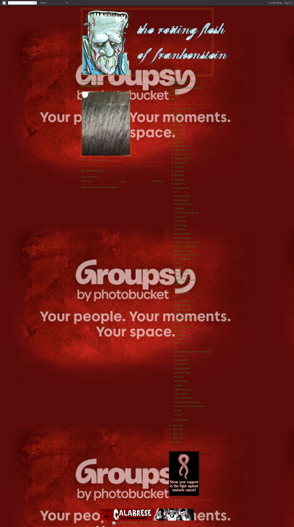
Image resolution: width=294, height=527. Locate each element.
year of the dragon (183, 398)
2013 (175, 138)
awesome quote (182, 238)
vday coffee (180, 313)
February (180, 188)
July (177, 167)
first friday (179, 377)
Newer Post (86, 181)
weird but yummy (182, 233)
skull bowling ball (182, 259)
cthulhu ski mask (182, 305)
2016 (175, 125)
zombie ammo (181, 364)
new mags (179, 356)
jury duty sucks (181, 200)
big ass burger (181, 271)
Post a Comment (89, 177)
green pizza (180, 229)
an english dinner (182, 372)
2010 (175, 429)
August (178, 162)
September (180, 158)
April (177, 179)
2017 (175, 121)
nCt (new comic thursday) (186, 402)
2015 (175, 129)
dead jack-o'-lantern (183, 250)
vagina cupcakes (182, 389)
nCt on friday (180, 225)
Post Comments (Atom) (105, 187)
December (180, 146)
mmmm (177, 263)
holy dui (178, 322)
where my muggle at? (184, 246)
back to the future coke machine (189, 406)
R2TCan (178, 267)
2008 (175, 438)
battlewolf (178, 284)
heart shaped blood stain (186, 280)
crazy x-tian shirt (182, 292)
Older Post (158, 181)
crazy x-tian (180, 217)
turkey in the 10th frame (185, 255)
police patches (181, 393)
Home (122, 181)
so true (177, 410)
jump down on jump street (186, 242)
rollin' (176, 343)
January (179, 420)
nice (176, 191)
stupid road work (182, 196)
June (177, 171)
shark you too (181, 360)
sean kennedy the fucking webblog (186, 88)
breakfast (178, 288)
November (180, 150)
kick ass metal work (184, 301)
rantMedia (174, 91)
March (178, 184)
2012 (175, 142)
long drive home (182, 368)
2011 (175, 425)
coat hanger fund (182, 309)
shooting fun (180, 335)
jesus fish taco (181, 381)
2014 (175, 134)
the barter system (182, 326)
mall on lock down (182, 318)
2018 (175, 117)
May (177, 175)
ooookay (178, 385)
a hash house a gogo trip (186, 212)
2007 (175, 442)
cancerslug (174, 95)
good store (179, 339)
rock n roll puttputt (183, 204)
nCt (176, 297)
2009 (175, 433)
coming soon (90, 86)
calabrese (174, 99)
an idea (177, 415)
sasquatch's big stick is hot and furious (193, 351)
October (179, 154)
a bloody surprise (182, 276)
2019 (175, 112)
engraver (178, 330)
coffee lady (179, 208)
